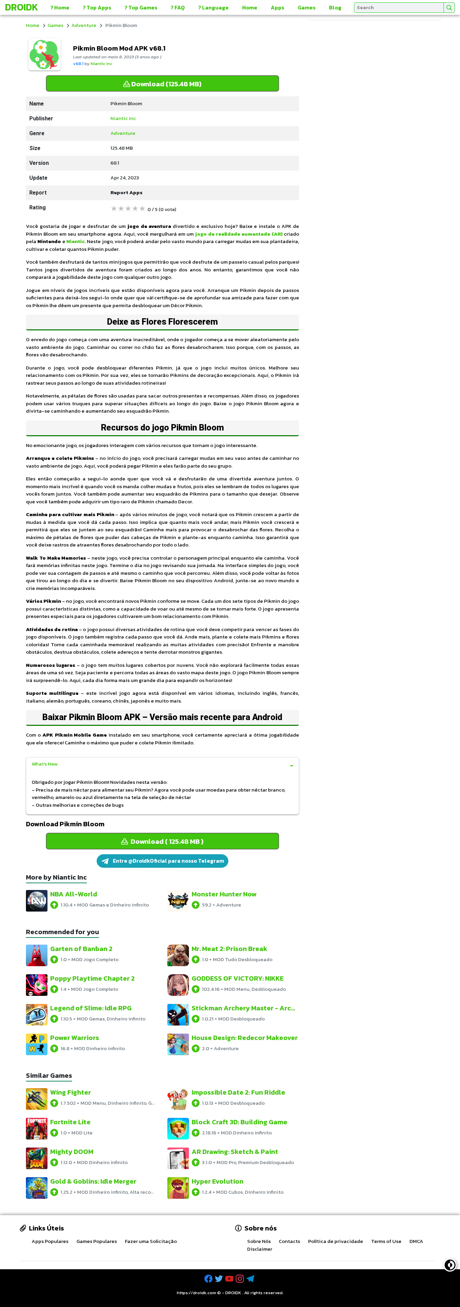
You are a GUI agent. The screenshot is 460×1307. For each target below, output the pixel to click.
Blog (335, 7)
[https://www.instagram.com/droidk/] (240, 1279)
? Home (60, 7)
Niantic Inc (101, 63)
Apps (277, 7)
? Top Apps (97, 7)
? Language (213, 7)
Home (249, 7)
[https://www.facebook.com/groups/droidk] (209, 1279)
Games (307, 7)
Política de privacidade (335, 1241)
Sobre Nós (259, 1241)
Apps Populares (50, 1241)
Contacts (289, 1241)
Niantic (75, 241)
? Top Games (141, 7)
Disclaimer (259, 1249)
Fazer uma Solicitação (151, 1241)
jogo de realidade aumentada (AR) (238, 234)
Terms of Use (386, 1241)
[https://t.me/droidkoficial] (251, 1279)
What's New (45, 764)
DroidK (21, 7)
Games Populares (96, 1241)
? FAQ (178, 7)
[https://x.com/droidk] (219, 1279)
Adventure (83, 25)
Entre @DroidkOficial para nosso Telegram (168, 861)
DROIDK (233, 1292)
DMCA (416, 1241)
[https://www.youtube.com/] (230, 1279)
